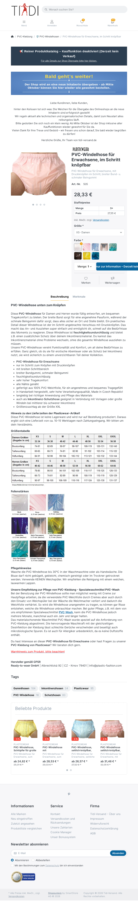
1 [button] (33, 205)
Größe (78, 225)
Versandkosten (101, 219)
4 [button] (44, 205)
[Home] (12, 36)
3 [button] (40, 205)
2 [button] (37, 205)
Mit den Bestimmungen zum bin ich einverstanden (49, 865)
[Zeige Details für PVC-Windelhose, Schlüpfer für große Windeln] (25, 729)
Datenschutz (52, 865)
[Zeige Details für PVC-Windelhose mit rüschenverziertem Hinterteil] (54, 729)
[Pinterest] (69, 794)
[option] (38, 174)
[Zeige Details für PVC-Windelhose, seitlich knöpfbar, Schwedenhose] (83, 729)
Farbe (77, 240)
